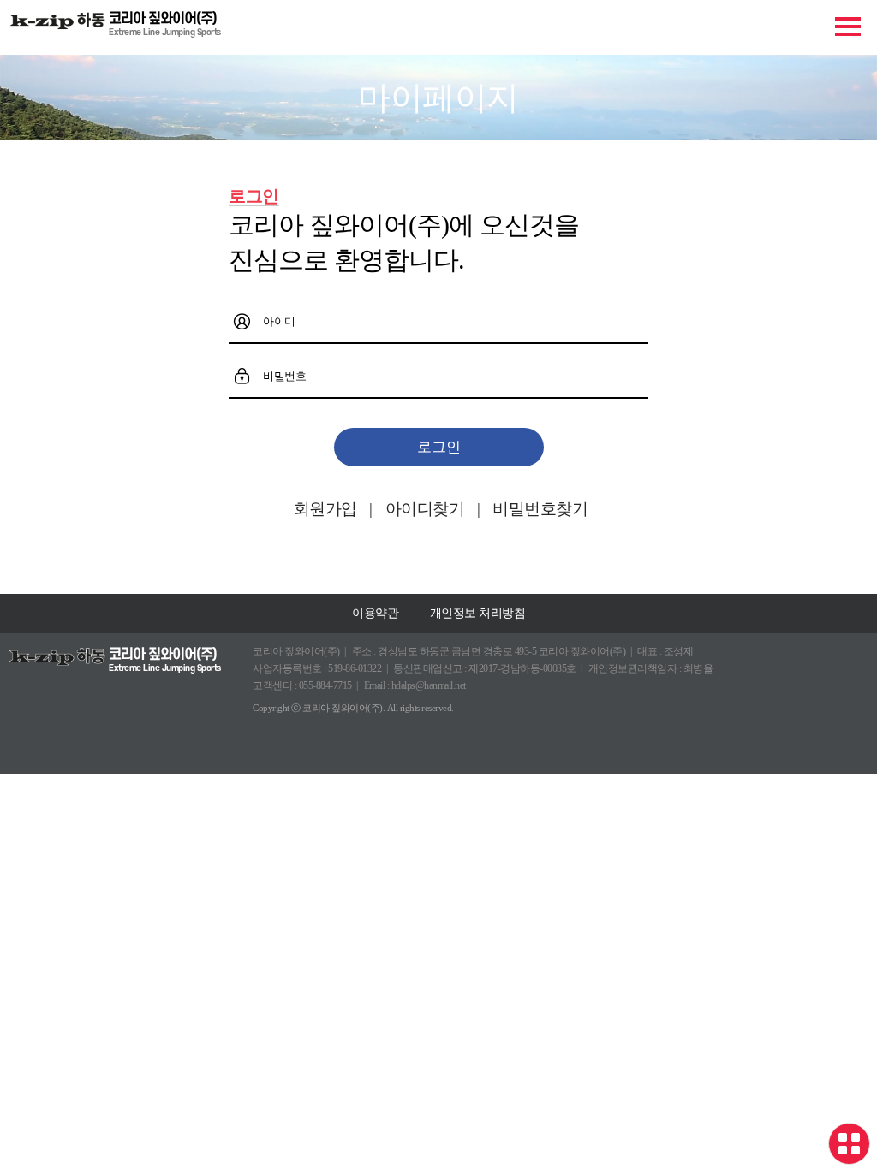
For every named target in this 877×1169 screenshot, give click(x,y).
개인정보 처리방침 (478, 613)
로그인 (439, 447)
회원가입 (325, 509)
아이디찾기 (425, 509)
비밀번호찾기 (540, 509)
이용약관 (375, 613)
